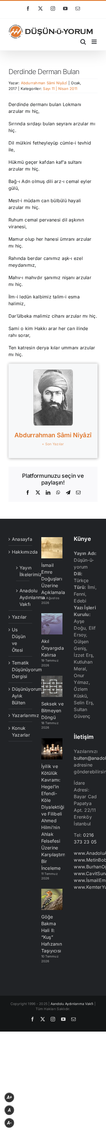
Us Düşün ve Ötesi (18, 640)
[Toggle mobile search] (83, 42)
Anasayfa (20, 539)
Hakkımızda (20, 552)
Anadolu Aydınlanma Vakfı (23, 597)
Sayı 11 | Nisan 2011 (60, 88)
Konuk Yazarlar (20, 731)
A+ (9, 1097)
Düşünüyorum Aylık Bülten (20, 695)
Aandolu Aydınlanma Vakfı (72, 1004)
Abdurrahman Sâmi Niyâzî (44, 83)
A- (9, 1122)
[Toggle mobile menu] (95, 42)
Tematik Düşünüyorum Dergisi (20, 669)
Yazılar (19, 617)
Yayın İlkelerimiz (23, 571)
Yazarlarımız (20, 715)
